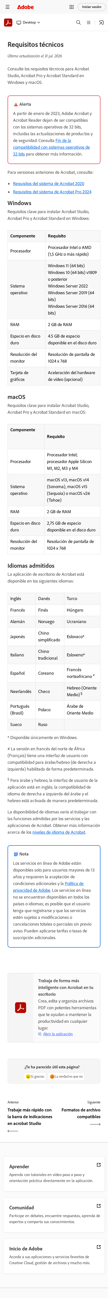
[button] (72, 7)
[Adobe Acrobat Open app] (101, 22)
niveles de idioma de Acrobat (58, 832)
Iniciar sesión (91, 7)
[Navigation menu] (7, 7)
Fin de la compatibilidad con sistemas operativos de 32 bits (51, 147)
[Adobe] (25, 7)
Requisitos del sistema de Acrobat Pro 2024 (52, 192)
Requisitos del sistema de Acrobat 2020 (48, 183)
